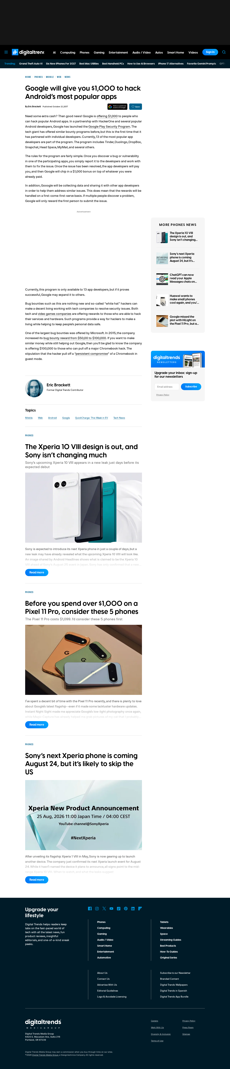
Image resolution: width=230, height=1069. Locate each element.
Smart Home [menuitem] (175, 53)
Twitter (104, 908)
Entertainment (105, 952)
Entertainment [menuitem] (118, 53)
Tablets (164, 922)
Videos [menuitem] (193, 53)
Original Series (168, 958)
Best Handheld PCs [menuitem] (113, 64)
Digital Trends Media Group (45, 1055)
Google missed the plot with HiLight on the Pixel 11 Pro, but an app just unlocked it (184, 322)
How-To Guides (169, 952)
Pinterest (126, 908)
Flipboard (140, 908)
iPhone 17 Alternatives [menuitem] (170, 64)
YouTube (111, 908)
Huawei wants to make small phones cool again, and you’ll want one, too (184, 301)
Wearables (166, 928)
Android (52, 417)
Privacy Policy (162, 394)
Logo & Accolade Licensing (111, 996)
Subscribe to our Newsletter (175, 972)
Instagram (97, 908)
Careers (154, 1020)
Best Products (168, 946)
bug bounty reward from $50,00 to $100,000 (74, 338)
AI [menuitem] (54, 53)
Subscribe (191, 386)
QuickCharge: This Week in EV (91, 417)
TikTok (118, 908)
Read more (36, 572)
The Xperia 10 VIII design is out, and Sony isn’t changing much (183, 238)
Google (66, 417)
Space (164, 934)
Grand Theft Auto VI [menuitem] (30, 64)
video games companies (54, 314)
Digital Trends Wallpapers (174, 984)
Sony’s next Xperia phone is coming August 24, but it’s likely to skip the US (182, 259)
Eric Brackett (34, 106)
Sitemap (186, 1034)
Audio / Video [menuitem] (141, 53)
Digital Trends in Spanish (173, 990)
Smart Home (104, 946)
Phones (101, 922)
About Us (102, 972)
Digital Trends (23, 57)
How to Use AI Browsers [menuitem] (141, 64)
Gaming (102, 934)
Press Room (188, 1027)
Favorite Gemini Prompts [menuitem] (201, 64)
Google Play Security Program (109, 126)
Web (40, 417)
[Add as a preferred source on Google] (117, 107)
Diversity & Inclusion (161, 1034)
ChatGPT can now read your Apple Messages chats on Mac (182, 280)
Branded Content (169, 978)
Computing (103, 928)
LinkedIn (133, 908)
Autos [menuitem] (159, 53)
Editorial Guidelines (107, 990)
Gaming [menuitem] (99, 53)
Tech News (119, 417)
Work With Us (157, 1027)
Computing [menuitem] (67, 53)
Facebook (90, 908)
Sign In (210, 52)
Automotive (104, 958)
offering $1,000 (107, 116)
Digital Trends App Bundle (174, 996)
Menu (6, 52)
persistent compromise (92, 353)
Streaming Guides (170, 940)
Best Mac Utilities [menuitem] (89, 64)
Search (224, 52)
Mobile (29, 417)
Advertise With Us (107, 984)
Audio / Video (105, 940)
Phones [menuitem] (84, 53)
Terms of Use (157, 1040)
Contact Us (103, 978)
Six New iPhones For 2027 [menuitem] (61, 64)
